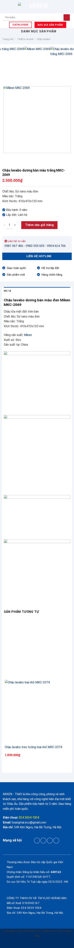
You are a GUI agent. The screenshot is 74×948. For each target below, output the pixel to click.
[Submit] (67, 17)
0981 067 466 (14, 246)
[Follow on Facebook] (37, 840)
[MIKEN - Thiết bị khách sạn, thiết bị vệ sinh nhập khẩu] (37, 7)
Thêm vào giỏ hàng (39, 225)
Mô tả (7, 290)
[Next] (16, 76)
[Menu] (5, 6)
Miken (28, 335)
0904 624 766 (56, 246)
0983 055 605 (35, 246)
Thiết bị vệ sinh (25, 39)
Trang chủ (7, 39)
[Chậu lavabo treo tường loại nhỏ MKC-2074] (37, 712)
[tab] (37, 291)
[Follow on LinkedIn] (56, 840)
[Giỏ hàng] (68, 7)
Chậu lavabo (43, 39)
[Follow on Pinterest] (50, 840)
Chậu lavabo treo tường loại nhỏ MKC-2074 (33, 747)
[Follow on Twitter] (43, 840)
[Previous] (6, 76)
